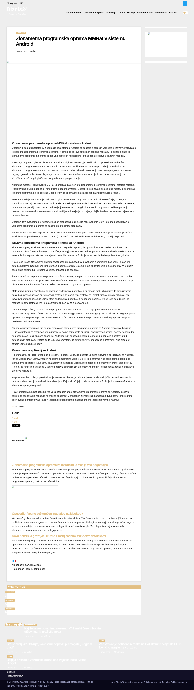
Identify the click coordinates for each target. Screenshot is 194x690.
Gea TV (173, 13)
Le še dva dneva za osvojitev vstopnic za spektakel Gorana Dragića (50, 595)
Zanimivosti (161, 13)
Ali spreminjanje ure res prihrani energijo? (33, 612)
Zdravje (131, 13)
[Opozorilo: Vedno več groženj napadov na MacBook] (35, 498)
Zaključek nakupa (179, 682)
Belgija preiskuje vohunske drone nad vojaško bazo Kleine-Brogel (47, 661)
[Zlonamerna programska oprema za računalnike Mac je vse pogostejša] (48, 449)
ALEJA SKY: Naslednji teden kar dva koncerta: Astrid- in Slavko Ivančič (53, 604)
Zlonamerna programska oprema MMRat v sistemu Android (70, 41)
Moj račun (138, 682)
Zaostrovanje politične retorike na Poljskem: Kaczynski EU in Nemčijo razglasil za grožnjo (140, 645)
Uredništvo (44, 636)
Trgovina (166, 682)
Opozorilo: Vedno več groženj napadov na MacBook (47, 513)
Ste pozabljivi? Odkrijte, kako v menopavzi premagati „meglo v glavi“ (49, 645)
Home (112, 682)
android (33, 51)
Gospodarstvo (74, 13)
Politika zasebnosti (152, 682)
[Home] (63, 13)
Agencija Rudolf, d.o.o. (38, 686)
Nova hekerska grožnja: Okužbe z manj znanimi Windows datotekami (59, 536)
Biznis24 (17, 9)
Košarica (129, 682)
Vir (13, 406)
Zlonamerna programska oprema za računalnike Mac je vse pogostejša (60, 465)
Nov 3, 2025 (30, 636)
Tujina (121, 13)
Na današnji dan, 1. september (28, 569)
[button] (181, 13)
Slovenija (111, 13)
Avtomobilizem (145, 13)
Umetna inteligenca (94, 13)
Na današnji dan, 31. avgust (26, 565)
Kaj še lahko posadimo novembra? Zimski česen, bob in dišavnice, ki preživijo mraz (62, 630)
